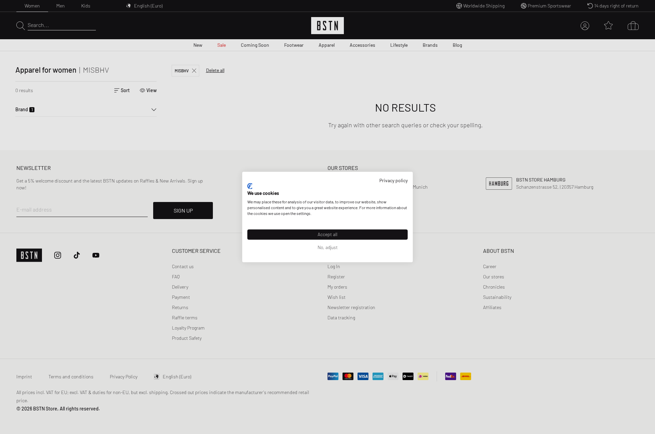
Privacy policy (393, 180)
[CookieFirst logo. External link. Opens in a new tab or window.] (249, 186)
